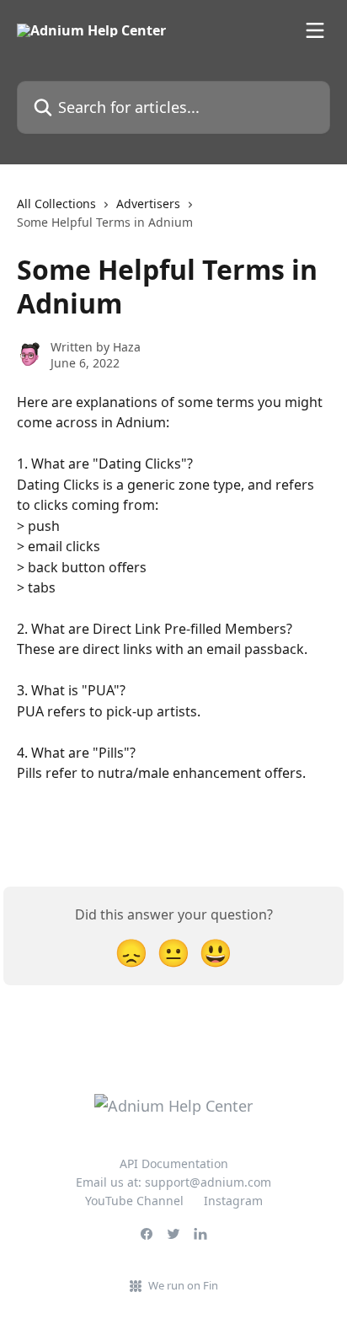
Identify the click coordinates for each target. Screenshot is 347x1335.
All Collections (56, 204)
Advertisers (148, 204)
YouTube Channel (134, 1201)
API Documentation (174, 1163)
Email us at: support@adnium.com (173, 1182)
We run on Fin (183, 1285)
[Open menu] (315, 30)
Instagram (233, 1201)
